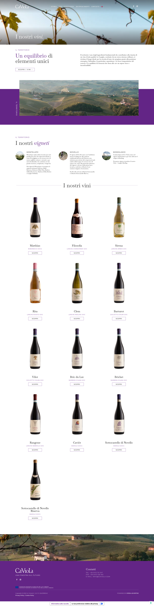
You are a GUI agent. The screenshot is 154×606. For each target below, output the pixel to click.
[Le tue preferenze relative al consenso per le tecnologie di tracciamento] (151, 603)
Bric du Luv (77, 377)
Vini (60, 6)
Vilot (35, 377)
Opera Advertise (132, 593)
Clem (77, 311)
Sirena (119, 245)
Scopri (35, 253)
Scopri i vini (24, 69)
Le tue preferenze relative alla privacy (85, 604)
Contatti (95, 6)
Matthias (35, 245)
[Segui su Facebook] (133, 6)
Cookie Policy (29, 595)
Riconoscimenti (82, 6)
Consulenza (69, 6)
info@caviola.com (101, 576)
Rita (35, 311)
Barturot (119, 311)
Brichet (119, 377)
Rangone (35, 442)
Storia (54, 6)
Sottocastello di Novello (119, 442)
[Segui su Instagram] (137, 6)
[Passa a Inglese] (102, 7)
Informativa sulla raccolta (60, 604)
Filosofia (77, 245)
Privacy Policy (19, 595)
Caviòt (77, 442)
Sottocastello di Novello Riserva (35, 509)
